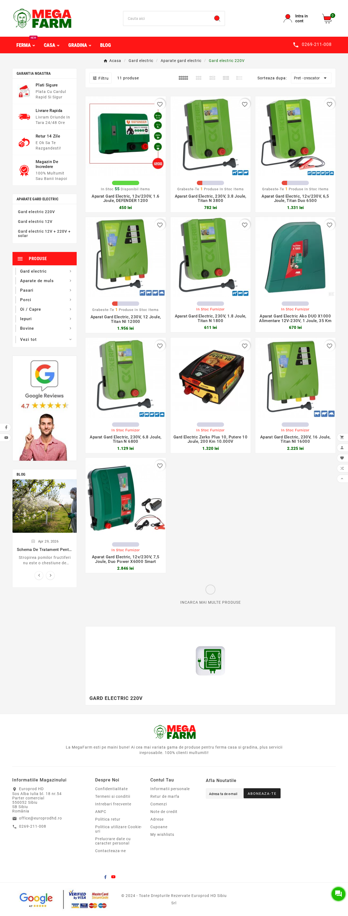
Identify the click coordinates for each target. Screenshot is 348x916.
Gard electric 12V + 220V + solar (44, 233)
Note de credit (164, 811)
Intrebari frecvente (113, 804)
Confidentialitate (111, 789)
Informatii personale (170, 789)
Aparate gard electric (37, 199)
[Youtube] (113, 876)
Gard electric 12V (35, 221)
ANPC (100, 811)
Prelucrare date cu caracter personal (113, 841)
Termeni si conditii (112, 796)
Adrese (157, 819)
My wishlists (162, 834)
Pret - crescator (311, 78)
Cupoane (158, 827)
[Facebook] (105, 876)
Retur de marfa (164, 796)
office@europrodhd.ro (40, 818)
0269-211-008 (32, 826)
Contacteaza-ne (110, 851)
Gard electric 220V (36, 212)
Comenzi (158, 804)
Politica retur (107, 819)
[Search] (217, 18)
